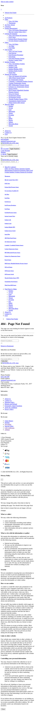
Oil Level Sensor (14, 94)
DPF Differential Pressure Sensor (19, 85)
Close (3, 709)
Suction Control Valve (15, 60)
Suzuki (11, 125)
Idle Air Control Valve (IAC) (17, 32)
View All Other (13, 21)
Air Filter (11, 46)
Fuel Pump (12, 56)
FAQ (6, 134)
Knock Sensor (13, 88)
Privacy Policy (9, 409)
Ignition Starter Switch (15, 71)
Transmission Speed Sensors (17, 101)
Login (2, 150)
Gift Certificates (9, 428)
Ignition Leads (13, 67)
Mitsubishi (12, 111)
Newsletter (8, 424)
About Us (8, 131)
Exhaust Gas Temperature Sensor (19, 87)
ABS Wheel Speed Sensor (17, 78)
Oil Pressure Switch (15, 97)
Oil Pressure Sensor (15, 95)
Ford (10, 110)
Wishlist (3, 152)
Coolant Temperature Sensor (17, 83)
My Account (4, 148)
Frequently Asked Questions (13, 406)
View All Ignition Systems (17, 64)
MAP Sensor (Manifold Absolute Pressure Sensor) (19, 91)
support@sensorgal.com (8, 141)
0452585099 (5, 139)
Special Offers (9, 426)
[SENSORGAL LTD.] (10, 143)
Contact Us (8, 132)
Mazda (11, 120)
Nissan (11, 113)
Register (7, 150)
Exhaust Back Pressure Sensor (18, 39)
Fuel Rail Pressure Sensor (16, 58)
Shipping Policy (9, 402)
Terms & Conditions (11, 407)
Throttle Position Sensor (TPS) (18, 99)
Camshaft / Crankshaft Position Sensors (21, 81)
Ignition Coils (13, 65)
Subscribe (4, 361)
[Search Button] (1, 147)
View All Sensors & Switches (18, 76)
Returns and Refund (11, 404)
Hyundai (11, 115)
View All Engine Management (18, 30)
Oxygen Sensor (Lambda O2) (18, 41)
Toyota (11, 108)
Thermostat (12, 23)
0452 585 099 (5, 377)
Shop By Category (10, 167)
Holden (11, 106)
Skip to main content (7, 1)
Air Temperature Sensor (16, 79)
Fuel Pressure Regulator (16, 55)
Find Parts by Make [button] (11, 289)
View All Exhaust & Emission (18, 35)
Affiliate (7, 430)
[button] (6, 19)
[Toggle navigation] (1, 158)
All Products (8, 18)
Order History (9, 421)
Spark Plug (12, 72)
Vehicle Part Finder (10, 12)
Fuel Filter (12, 48)
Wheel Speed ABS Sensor (17, 102)
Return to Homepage (7, 346)
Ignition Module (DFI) (15, 69)
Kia (10, 117)
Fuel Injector (12, 53)
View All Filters (13, 44)
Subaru (11, 122)
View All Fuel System (15, 51)
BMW (10, 118)
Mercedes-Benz (13, 124)
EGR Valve (12, 37)
